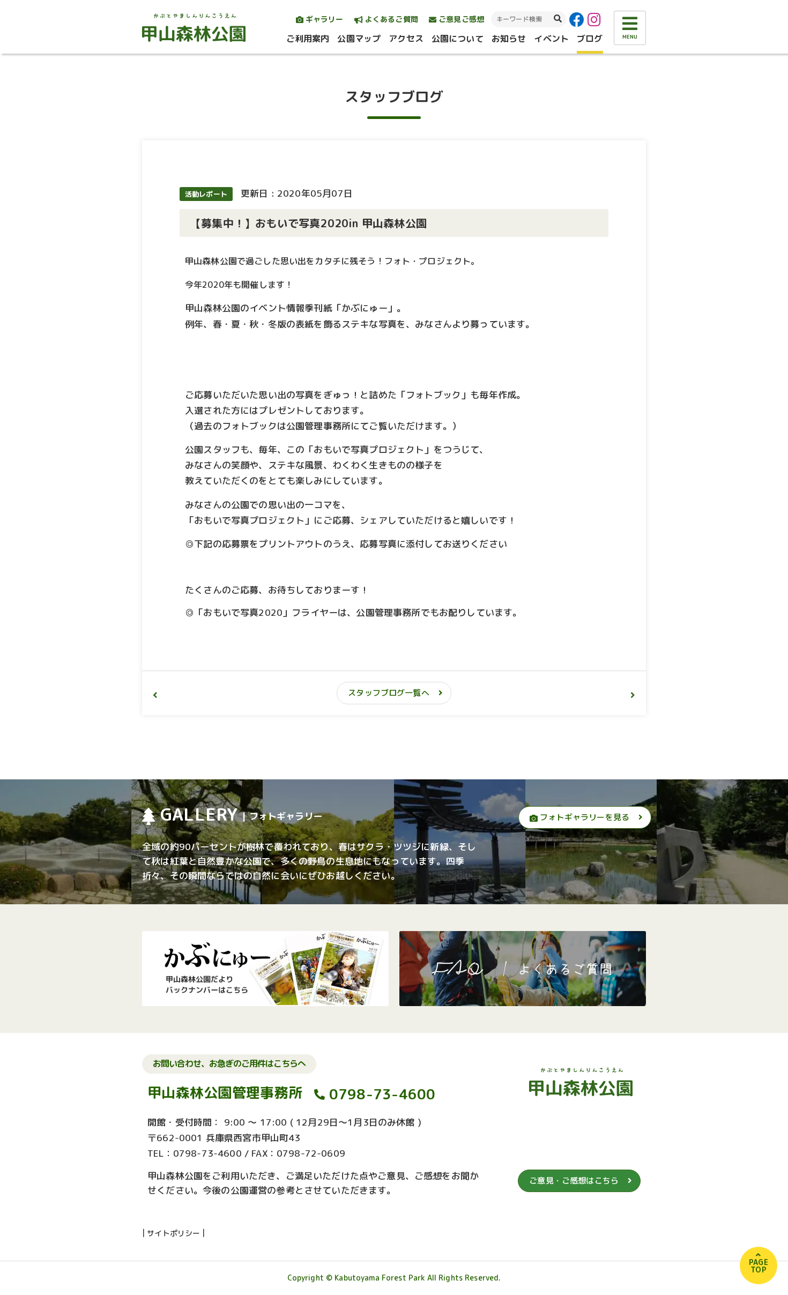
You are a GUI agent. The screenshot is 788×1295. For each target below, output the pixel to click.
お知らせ (509, 38)
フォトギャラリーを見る (583, 817)
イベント (551, 38)
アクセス (406, 38)
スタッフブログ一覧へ (388, 692)
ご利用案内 (308, 38)
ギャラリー (323, 19)
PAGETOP (758, 1266)
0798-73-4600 (382, 1094)
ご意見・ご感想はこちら (574, 1180)
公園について (458, 38)
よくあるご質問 (390, 19)
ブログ (590, 38)
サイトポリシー (173, 1233)
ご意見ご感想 (460, 19)
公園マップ (359, 38)
